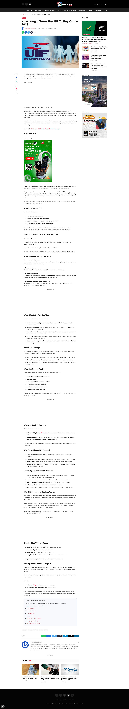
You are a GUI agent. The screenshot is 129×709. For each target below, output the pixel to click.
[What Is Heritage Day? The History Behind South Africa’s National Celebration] (85, 48)
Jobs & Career (82, 10)
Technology (98, 10)
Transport (66, 10)
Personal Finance (43, 630)
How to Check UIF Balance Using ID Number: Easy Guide (45, 128)
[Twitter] (16, 81)
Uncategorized (86, 34)
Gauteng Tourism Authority (68, 703)
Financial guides (34, 630)
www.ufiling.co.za (42, 433)
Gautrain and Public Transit (34, 623)
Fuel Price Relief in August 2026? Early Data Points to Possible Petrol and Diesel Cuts (50, 678)
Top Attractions (31, 613)
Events (52, 10)
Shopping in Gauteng (32, 621)
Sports (58, 10)
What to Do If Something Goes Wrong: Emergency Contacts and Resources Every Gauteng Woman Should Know (99, 66)
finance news (25, 630)
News (46, 10)
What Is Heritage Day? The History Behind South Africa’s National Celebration (99, 48)
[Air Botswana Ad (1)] (94, 107)
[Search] (106, 10)
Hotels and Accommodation (34, 618)
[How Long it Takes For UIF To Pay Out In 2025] (50, 67)
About (65, 700)
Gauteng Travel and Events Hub (35, 606)
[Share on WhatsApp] (23, 32)
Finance (90, 10)
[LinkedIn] (16, 85)
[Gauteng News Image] (38, 181)
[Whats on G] (64, 4)
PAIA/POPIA (58, 700)
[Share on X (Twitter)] (28, 32)
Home (28, 10)
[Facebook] (16, 78)
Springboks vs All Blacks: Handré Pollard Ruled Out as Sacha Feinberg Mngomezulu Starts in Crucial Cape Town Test (94, 39)
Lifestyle (73, 10)
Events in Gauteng (31, 611)
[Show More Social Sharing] (34, 32)
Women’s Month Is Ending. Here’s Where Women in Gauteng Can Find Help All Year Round (98, 57)
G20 (31, 10)
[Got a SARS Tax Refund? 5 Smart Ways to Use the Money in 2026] (30, 669)
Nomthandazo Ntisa (30, 28)
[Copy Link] (31, 32)
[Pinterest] (16, 88)
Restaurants (30, 616)
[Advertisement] (50, 93)
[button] (106, 4)
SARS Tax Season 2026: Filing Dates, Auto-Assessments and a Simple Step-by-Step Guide (70, 678)
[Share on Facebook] (25, 32)
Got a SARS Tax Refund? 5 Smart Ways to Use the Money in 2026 (29, 677)
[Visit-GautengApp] (94, 137)
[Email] (16, 92)
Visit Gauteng (38, 10)
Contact (71, 700)
